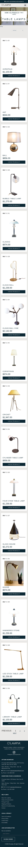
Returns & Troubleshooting (8, 806)
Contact (3, 808)
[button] (25, 5)
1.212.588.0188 (10, 772)
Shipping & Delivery (6, 804)
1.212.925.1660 (10, 789)
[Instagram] (14, 752)
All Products (14, 12)
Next (14, 733)
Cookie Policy (5, 820)
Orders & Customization (7, 799)
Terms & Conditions (6, 816)
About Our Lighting (6, 797)
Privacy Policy (5, 818)
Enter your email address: (6, 830)
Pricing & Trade (5, 802)
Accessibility (4, 822)
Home (6, 12)
